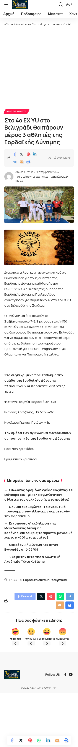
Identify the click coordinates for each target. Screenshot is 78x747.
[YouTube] (71, 674)
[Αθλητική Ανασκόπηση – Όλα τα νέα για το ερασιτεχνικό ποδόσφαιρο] (12, 674)
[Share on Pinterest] (28, 154)
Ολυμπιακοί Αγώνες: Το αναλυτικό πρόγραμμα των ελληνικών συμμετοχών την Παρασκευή (37, 511)
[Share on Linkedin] (35, 154)
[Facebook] (65, 674)
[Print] (28, 161)
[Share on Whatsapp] (39, 740)
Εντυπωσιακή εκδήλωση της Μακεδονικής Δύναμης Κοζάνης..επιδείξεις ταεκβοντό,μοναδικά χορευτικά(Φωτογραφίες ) (38, 530)
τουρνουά (59, 580)
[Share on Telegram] (15, 161)
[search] (61, 4)
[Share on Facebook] (15, 154)
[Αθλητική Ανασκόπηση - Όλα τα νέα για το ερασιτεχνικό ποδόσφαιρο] (20, 4)
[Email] (21, 161)
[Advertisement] (39, 67)
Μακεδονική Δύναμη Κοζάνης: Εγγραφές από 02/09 (31, 547)
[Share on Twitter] (21, 154)
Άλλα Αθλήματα (16, 111)
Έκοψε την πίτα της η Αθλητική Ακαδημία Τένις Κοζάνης (32, 559)
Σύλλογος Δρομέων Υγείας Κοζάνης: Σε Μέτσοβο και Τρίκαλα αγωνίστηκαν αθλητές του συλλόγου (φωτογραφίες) (38, 495)
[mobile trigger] (8, 4)
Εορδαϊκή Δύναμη (36, 580)
